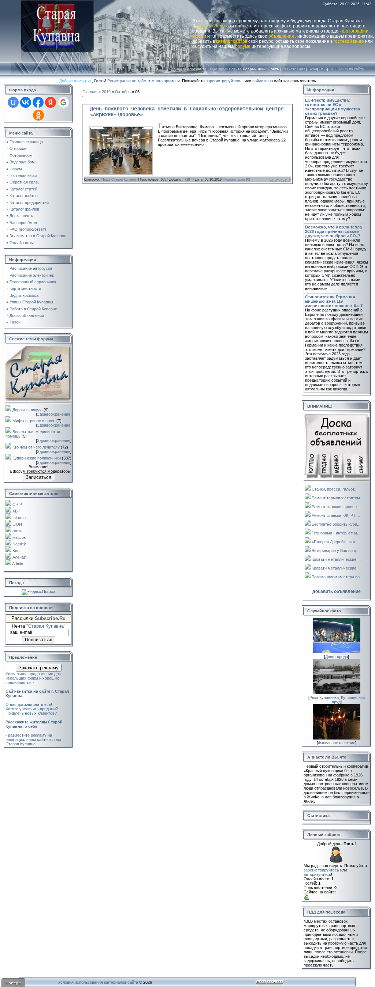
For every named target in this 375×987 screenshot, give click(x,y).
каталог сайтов (231, 41)
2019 (106, 92)
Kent (16, 550)
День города (336, 656)
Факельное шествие (336, 743)
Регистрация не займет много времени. (144, 81)
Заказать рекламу (39, 667)
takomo (19, 517)
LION (17, 524)
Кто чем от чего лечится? (36, 447)
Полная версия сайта (188, 69)
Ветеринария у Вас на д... (335, 550)
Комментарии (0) (237, 179)
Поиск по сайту (351, 69)
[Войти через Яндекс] (50, 102)
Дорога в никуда (27, 410)
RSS (323, 69)
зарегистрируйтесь (223, 81)
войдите (259, 81)
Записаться (38, 477)
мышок (19, 537)
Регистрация (293, 69)
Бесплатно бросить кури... (336, 524)
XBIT (16, 511)
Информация (320, 90)
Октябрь (123, 92)
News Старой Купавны (119, 179)
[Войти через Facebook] (38, 102)
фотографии (355, 31)
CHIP (17, 504)
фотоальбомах (211, 26)
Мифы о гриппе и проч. (33, 421)
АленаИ (19, 557)
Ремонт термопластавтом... (337, 498)
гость (17, 531)
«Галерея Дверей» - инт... (335, 542)
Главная (89, 92)
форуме (242, 46)
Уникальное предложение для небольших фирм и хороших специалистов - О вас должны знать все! (37, 689)
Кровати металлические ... (336, 559)
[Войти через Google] (63, 102)
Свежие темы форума (31, 339)
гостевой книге (349, 41)
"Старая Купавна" (46, 626)
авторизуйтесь (317, 874)
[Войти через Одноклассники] (38, 115)
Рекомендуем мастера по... (337, 577)
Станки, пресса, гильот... (334, 489)
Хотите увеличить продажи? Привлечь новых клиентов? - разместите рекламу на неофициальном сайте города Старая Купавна (34, 726)
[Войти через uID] (13, 102)
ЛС (331, 69)
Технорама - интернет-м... (336, 533)
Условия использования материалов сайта (98, 982)
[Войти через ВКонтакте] (25, 102)
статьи (199, 36)
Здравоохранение (53, 414)
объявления (281, 36)
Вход (312, 69)
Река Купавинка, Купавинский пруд (337, 699)
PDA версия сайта (226, 69)
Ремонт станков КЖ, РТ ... (336, 515)
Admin (17, 563)
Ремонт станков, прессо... (336, 506)
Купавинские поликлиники (36, 458)
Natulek (19, 544)
